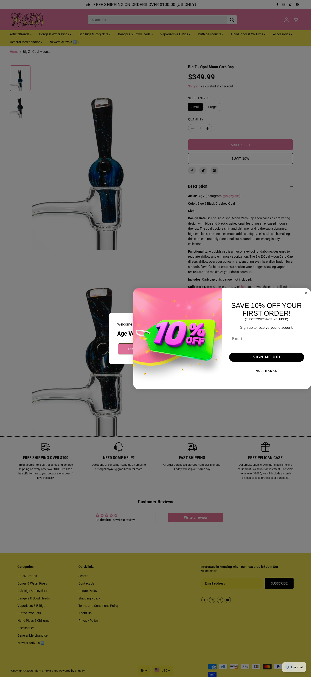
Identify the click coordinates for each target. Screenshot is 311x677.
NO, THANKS (267, 371)
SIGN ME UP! (266, 357)
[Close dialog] (306, 293)
